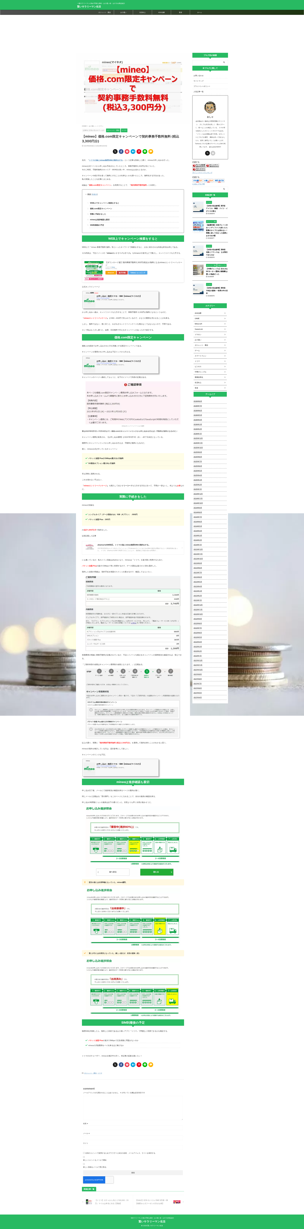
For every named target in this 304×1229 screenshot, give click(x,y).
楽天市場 (122, 273)
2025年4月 (198, 475)
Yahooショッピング (137, 273)
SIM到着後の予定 (97, 225)
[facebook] (121, 151)
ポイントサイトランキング (202, 173)
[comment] (150, 151)
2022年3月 (198, 646)
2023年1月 (198, 600)
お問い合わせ (199, 76)
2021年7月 (198, 683)
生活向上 (142, 12)
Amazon (111, 273)
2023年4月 (198, 586)
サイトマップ (199, 81)
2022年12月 (198, 605)
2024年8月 (198, 512)
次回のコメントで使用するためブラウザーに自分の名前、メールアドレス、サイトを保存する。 (121, 1153)
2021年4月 (198, 697)
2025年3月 (198, 480)
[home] (213, 153)
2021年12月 (198, 660)
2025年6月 (198, 466)
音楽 (180, 12)
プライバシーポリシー (202, 86)
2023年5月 (198, 582)
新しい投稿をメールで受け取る (94, 1167)
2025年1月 (198, 489)
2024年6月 (198, 522)
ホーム (199, 12)
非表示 (94, 194)
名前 (85, 1123)
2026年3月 (198, 424)
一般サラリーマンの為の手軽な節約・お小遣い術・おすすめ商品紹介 (152, 1218)
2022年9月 (198, 619)
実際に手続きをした (98, 214)
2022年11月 (198, 609)
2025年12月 (198, 438)
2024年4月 (198, 531)
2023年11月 (198, 554)
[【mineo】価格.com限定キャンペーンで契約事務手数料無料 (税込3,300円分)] (133, 151)
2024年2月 (198, 540)
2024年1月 (198, 545)
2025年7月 (198, 461)
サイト (85, 1143)
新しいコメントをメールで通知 (94, 1160)
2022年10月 (198, 614)
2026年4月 (198, 420)
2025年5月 (198, 471)
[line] (144, 151)
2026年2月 (198, 429)
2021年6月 (198, 688)
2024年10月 (198, 503)
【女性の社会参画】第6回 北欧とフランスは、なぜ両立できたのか (217, 252)
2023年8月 (198, 568)
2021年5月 (198, 693)
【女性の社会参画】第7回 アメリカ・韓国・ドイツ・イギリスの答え (217, 208)
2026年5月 (198, 415)
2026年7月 (198, 406)
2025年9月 (198, 452)
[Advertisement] (152, 32)
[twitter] (115, 151)
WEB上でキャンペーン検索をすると (104, 203)
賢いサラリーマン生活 (89, 6)
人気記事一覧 (199, 92)
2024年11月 (198, 498)
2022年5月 (198, 637)
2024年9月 (198, 508)
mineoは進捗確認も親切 (100, 219)
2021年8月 (198, 679)
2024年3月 (198, 535)
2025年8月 (198, 457)
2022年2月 (198, 651)
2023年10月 (198, 559)
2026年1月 (198, 434)
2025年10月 (198, 447)
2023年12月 (198, 549)
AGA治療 (161, 12)
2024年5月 (198, 526)
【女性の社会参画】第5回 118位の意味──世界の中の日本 (217, 290)
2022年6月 (198, 633)
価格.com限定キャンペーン (101, 208)
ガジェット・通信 (104, 12)
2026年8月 (198, 401)
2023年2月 (198, 596)
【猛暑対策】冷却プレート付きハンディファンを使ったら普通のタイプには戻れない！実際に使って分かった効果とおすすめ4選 (217, 230)
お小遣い (123, 12)
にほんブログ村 (198, 184)
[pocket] (127, 151)
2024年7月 (198, 517)
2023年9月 (198, 563)
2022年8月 (198, 623)
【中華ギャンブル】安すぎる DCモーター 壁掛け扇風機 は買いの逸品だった (217, 271)
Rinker (113, 267)
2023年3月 (198, 591)
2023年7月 (198, 572)
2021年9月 (198, 674)
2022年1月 (198, 656)
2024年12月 (198, 494)
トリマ (99, 1073)
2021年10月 (198, 670)
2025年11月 (198, 443)
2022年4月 (198, 642)
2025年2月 (198, 485)
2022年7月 (198, 628)
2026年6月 (198, 410)
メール (86, 1133)
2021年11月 (198, 665)
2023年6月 (198, 577)
